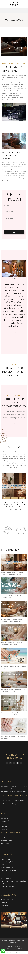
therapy (4, 93)
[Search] (25, 10)
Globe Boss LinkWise (17, 952)
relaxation (15, 467)
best (11, 461)
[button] (12, 184)
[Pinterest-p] (14, 763)
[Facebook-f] (6, 763)
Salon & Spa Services (14, 757)
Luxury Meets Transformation (14, 403)
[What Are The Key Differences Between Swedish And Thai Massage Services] (14, 486)
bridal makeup (13, 86)
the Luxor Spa (14, 454)
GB (17, 942)
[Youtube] (21, 763)
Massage (14, 498)
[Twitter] (10, 763)
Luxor (3, 95)
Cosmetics (6, 498)
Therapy (22, 498)
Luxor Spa (13, 417)
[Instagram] (17, 763)
